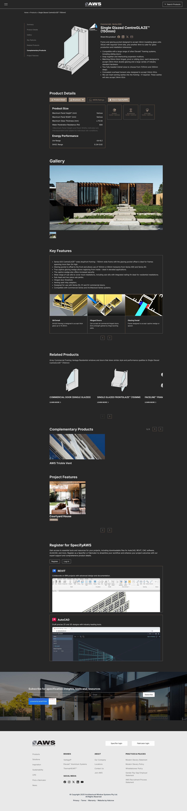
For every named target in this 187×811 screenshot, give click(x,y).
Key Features (31, 40)
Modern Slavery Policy (135, 764)
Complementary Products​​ (36, 50)
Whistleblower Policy (134, 768)
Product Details (32, 30)
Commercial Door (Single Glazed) (70, 397)
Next (110, 338)
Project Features (32, 55)
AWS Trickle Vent (61, 463)
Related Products (33, 45)
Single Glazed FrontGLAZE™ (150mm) (119, 397)
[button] (172, 4)
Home (26, 12)
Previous (103, 338)
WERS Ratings (98, 100)
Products (33, 12)
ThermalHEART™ (70, 768)
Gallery (29, 35)
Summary (30, 24)
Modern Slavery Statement (136, 760)
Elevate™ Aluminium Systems (75, 764)
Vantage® (67, 760)
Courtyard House (60, 516)
